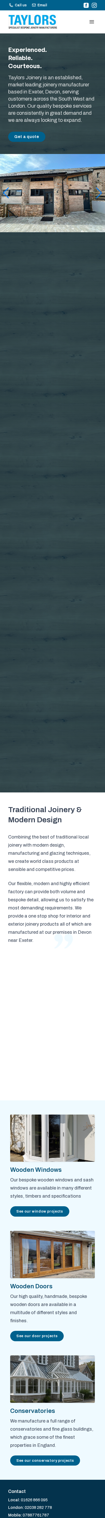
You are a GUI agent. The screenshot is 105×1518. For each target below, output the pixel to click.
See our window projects (39, 1211)
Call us (21, 5)
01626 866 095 (34, 1500)
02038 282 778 (38, 1507)
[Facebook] (86, 5)
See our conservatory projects (45, 1460)
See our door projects (37, 1336)
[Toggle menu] (92, 22)
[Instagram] (94, 5)
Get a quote (26, 136)
